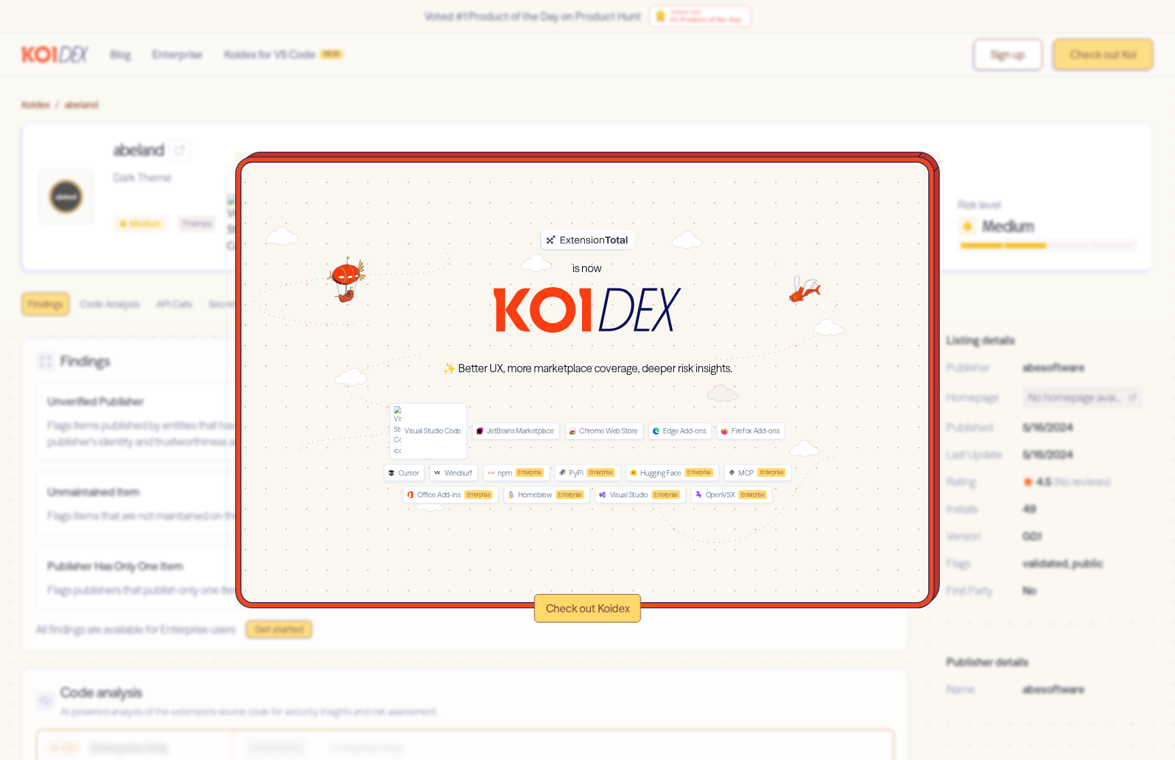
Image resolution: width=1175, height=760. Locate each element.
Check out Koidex (588, 608)
